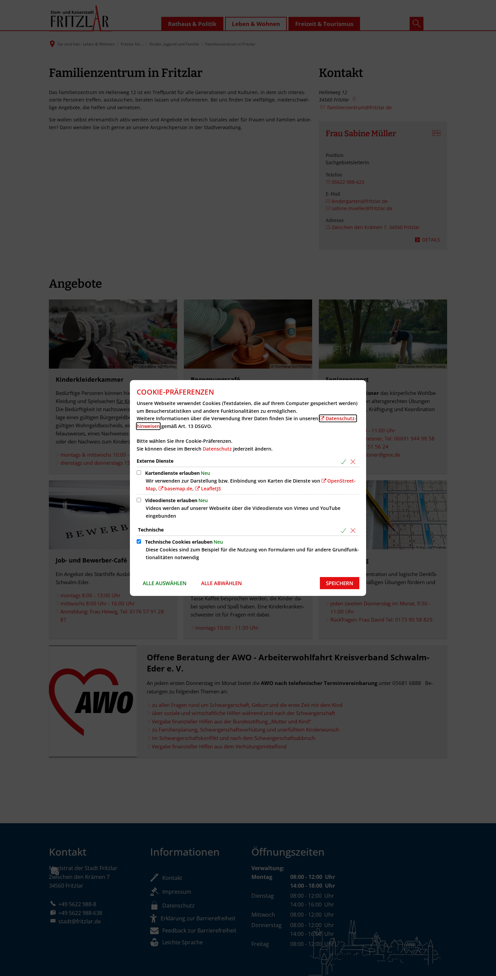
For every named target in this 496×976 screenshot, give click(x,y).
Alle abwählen (221, 583)
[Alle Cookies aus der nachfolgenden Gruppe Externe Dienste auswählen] (344, 461)
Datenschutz (217, 449)
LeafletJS (211, 488)
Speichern (339, 583)
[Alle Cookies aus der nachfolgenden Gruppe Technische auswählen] (344, 530)
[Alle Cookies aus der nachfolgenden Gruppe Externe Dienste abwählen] (354, 461)
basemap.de (178, 488)
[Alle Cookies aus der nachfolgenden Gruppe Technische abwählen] (354, 530)
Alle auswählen (165, 583)
